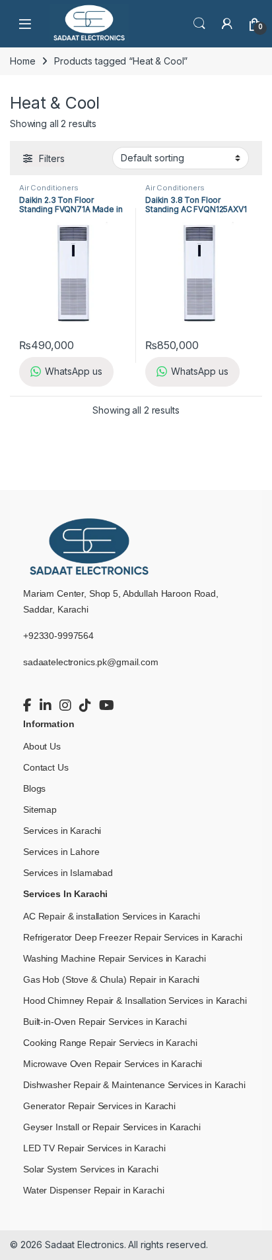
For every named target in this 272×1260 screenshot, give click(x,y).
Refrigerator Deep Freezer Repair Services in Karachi (132, 937)
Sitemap (40, 809)
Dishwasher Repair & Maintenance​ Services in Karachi (134, 1085)
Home (22, 61)
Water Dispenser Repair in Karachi (93, 1190)
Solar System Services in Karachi (90, 1169)
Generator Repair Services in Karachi (99, 1106)
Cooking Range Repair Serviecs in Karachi (110, 1042)
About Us (42, 746)
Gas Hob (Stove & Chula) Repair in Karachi (111, 979)
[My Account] (227, 24)
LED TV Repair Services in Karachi (94, 1148)
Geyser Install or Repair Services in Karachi (112, 1127)
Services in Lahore (61, 851)
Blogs (34, 788)
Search (199, 23)
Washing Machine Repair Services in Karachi (114, 958)
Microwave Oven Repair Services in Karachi (112, 1063)
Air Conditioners (49, 187)
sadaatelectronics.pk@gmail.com (90, 662)
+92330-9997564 (58, 635)
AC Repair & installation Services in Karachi (111, 916)
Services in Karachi (62, 830)
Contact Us (46, 767)
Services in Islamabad (68, 872)
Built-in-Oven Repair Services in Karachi (104, 1021)
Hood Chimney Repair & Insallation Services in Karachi (135, 1000)
